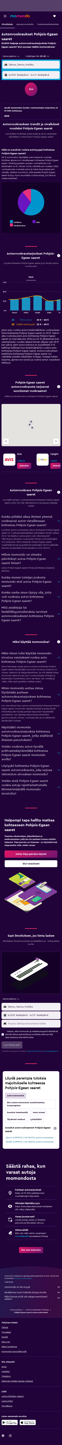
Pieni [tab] (31, 277)
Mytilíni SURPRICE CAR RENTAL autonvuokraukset (30, 1142)
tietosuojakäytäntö (51, 1051)
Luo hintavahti (22, 1236)
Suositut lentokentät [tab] (17, 1112)
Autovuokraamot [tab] (15, 1096)
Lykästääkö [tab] (36, 1119)
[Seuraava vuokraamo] (56, 441)
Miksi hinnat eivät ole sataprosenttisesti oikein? (26, 1297)
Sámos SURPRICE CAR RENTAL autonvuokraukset (29, 1138)
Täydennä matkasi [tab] (16, 1119)
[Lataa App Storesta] (28, 1422)
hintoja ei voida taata (22, 1278)
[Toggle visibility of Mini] (36, 221)
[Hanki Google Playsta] (10, 1422)
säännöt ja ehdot (34, 1051)
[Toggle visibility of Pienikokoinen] (18, 225)
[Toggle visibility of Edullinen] (16, 221)
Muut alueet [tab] (39, 1112)
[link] (24, 466)
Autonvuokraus (16, 1310)
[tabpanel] (31, 191)
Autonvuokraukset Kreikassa (37, 1310)
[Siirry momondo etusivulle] (20, 15)
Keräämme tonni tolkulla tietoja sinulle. (26, 1292)
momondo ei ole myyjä (17, 1287)
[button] (5, 16)
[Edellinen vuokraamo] (6, 441)
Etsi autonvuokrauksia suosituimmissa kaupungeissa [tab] (26, 1104)
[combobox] (11, 56)
